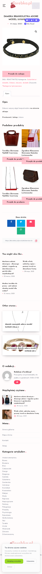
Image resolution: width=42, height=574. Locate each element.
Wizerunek (6, 529)
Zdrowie (5, 532)
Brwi (4, 466)
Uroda (4, 526)
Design (5, 471)
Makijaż (5, 493)
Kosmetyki (6, 488)
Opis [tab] (7, 93)
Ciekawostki (6, 469)
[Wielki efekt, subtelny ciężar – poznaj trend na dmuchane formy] (7, 414)
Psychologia (7, 512)
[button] (36, 31)
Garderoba (6, 482)
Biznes (4, 460)
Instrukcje (5, 485)
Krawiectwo (6, 491)
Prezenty (5, 510)
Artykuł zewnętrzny (9, 458)
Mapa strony (7, 435)
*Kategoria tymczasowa (12, 86)
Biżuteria (5, 463)
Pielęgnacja (6, 507)
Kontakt (5, 440)
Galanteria (6, 480)
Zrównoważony (8, 534)
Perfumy (5, 504)
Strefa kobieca (7, 518)
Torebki (5, 523)
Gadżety (5, 477)
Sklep (4, 446)
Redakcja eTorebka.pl (22, 372)
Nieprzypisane (7, 502)
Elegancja (5, 474)
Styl (3, 521)
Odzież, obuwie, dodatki (19, 83)
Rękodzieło (6, 515)
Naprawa (5, 499)
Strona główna (8, 429)
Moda (4, 496)
